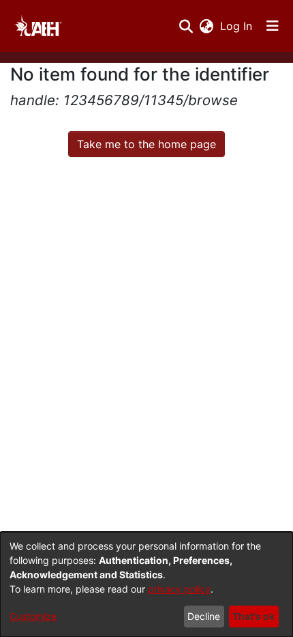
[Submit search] (185, 26)
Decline (203, 616)
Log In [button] (236, 26)
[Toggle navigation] (272, 26)
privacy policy (179, 589)
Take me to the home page (146, 144)
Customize (33, 616)
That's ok (253, 616)
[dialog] (146, 584)
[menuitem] (206, 26)
